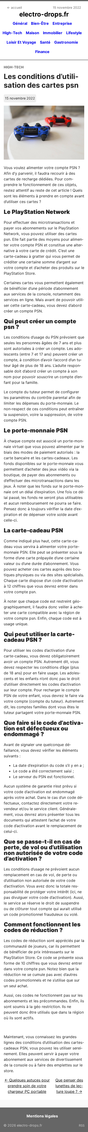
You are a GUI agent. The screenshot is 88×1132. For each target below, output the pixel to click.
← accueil (14, 7)
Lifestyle (74, 32)
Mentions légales (42, 1116)
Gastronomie (66, 42)
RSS (81, 1125)
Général (20, 23)
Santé (45, 42)
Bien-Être (40, 23)
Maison (32, 32)
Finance (42, 51)
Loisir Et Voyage (21, 42)
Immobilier (52, 32)
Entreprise (62, 23)
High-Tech (12, 32)
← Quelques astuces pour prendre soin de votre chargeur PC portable (27, 1086)
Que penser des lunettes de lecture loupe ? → (69, 1086)
